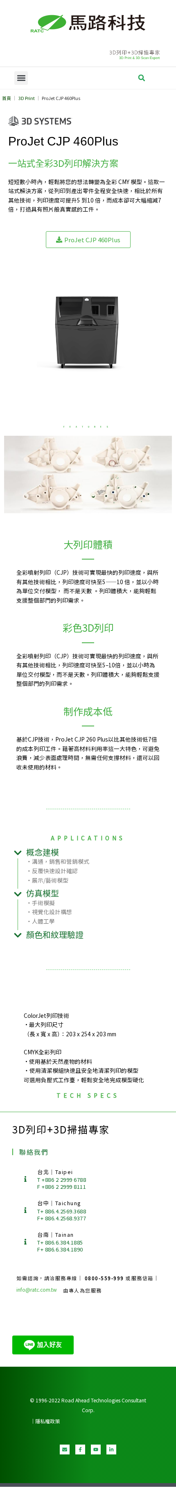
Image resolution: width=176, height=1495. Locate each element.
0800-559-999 (105, 1277)
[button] (21, 78)
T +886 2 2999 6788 (61, 1179)
